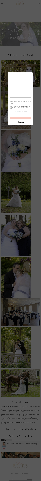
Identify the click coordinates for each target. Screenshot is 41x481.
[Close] (32, 72)
